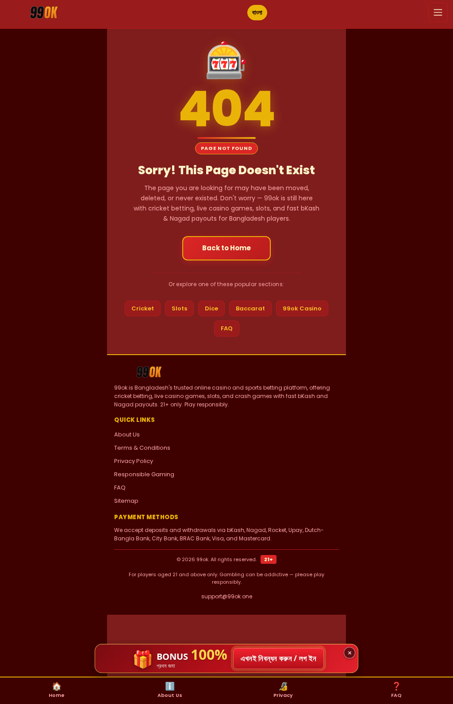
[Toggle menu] (438, 12)
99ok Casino (302, 308)
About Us (127, 434)
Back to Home (226, 248)
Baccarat (250, 308)
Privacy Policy (133, 461)
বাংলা (257, 12)
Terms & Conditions (142, 448)
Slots (179, 308)
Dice (211, 308)
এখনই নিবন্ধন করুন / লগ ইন (279, 658)
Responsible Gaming (144, 474)
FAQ (227, 328)
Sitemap (126, 501)
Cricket (142, 308)
